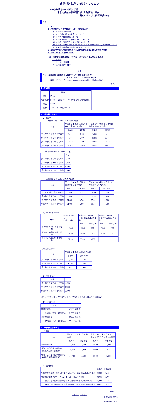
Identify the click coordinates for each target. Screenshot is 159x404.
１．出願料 (56, 60)
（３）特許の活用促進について (65, 37)
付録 (49, 57)
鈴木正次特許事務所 (110, 397)
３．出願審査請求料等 (61, 65)
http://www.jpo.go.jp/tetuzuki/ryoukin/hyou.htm (84, 80)
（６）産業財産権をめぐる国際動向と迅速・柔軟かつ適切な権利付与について (84, 45)
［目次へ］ (113, 84)
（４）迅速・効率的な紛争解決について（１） (71, 39)
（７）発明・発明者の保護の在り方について (70, 47)
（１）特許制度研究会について (65, 32)
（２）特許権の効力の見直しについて (68, 34)
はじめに (51, 26)
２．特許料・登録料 (60, 62)
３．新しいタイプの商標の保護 (60, 53)
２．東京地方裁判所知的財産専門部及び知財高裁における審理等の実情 (77, 50)
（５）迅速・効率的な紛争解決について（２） (71, 42)
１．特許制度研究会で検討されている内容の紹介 (67, 29)
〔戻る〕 (79, 71)
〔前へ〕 (75, 395)
